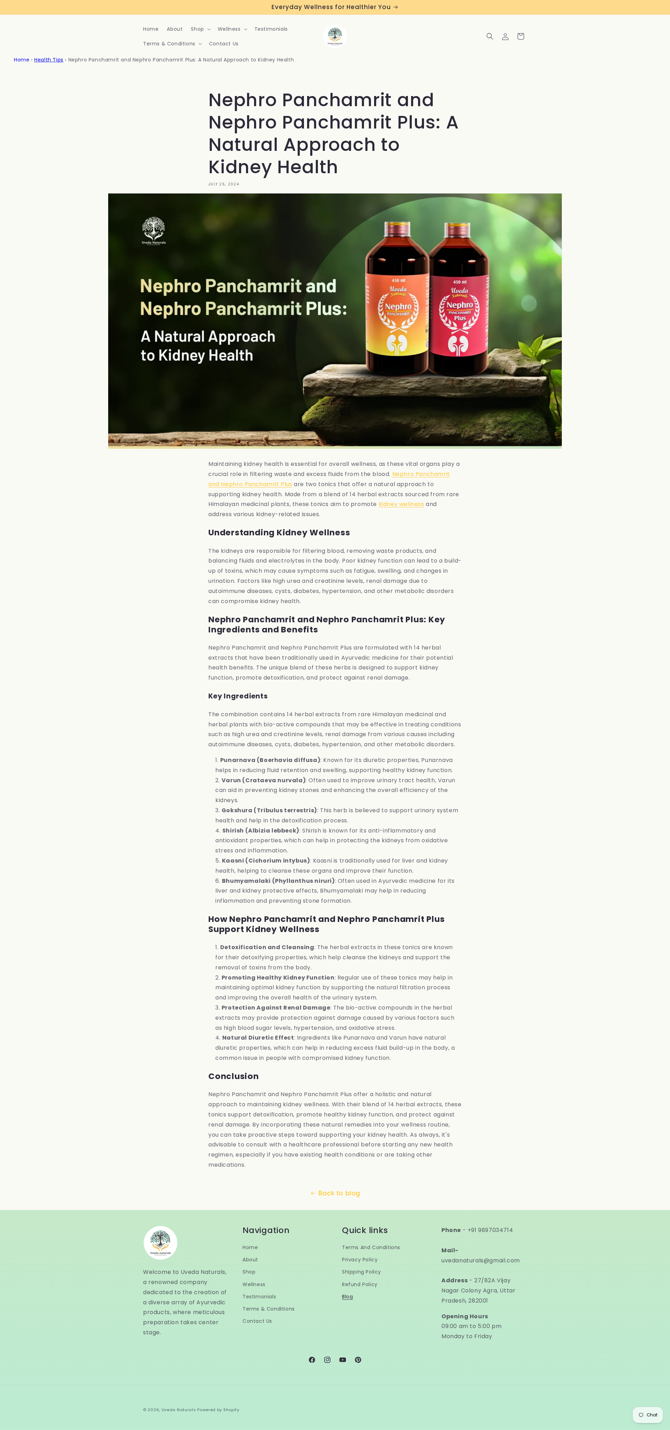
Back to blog (339, 1193)
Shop (249, 1271)
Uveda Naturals (179, 1410)
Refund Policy (360, 1284)
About (250, 1259)
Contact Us (257, 1321)
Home (21, 59)
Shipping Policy (361, 1271)
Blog (347, 1296)
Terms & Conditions (269, 1308)
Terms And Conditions (371, 1247)
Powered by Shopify (218, 1410)
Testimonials (259, 1296)
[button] (200, 29)
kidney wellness (401, 504)
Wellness (254, 1284)
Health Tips (49, 59)
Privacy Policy (360, 1259)
